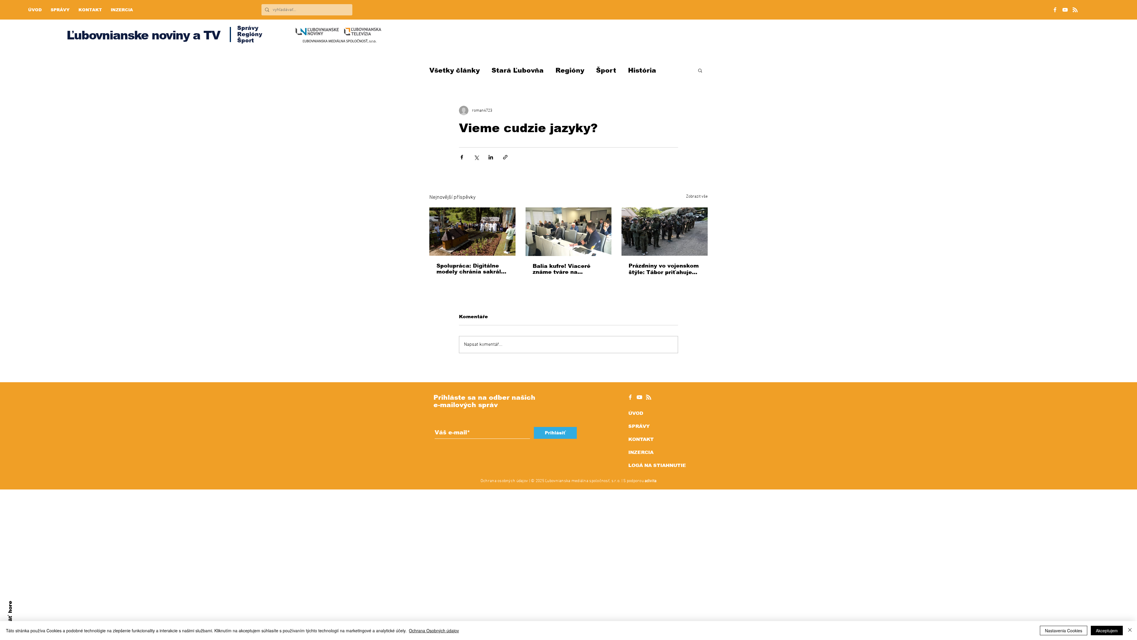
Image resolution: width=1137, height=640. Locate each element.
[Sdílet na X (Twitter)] (476, 157)
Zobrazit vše (697, 196)
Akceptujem (1107, 630)
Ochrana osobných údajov (504, 481)
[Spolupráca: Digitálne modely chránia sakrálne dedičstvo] (472, 231)
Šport (606, 70)
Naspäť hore (10, 618)
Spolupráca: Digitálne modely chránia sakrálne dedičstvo (472, 269)
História (642, 70)
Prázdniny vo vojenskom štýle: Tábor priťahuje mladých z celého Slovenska (664, 269)
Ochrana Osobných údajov (434, 630)
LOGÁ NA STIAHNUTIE (657, 465)
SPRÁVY (639, 426)
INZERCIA (640, 452)
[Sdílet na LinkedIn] (491, 157)
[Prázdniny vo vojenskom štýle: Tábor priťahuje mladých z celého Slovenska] (665, 231)
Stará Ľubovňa (518, 70)
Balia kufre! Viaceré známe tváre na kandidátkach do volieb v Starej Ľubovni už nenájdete (566, 269)
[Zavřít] (1129, 630)
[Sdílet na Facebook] (462, 157)
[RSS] (1075, 10)
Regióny (569, 70)
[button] (700, 70)
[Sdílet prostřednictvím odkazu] (505, 157)
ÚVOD (635, 413)
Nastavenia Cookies (1063, 630)
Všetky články (454, 70)
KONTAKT (641, 439)
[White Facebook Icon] (630, 397)
